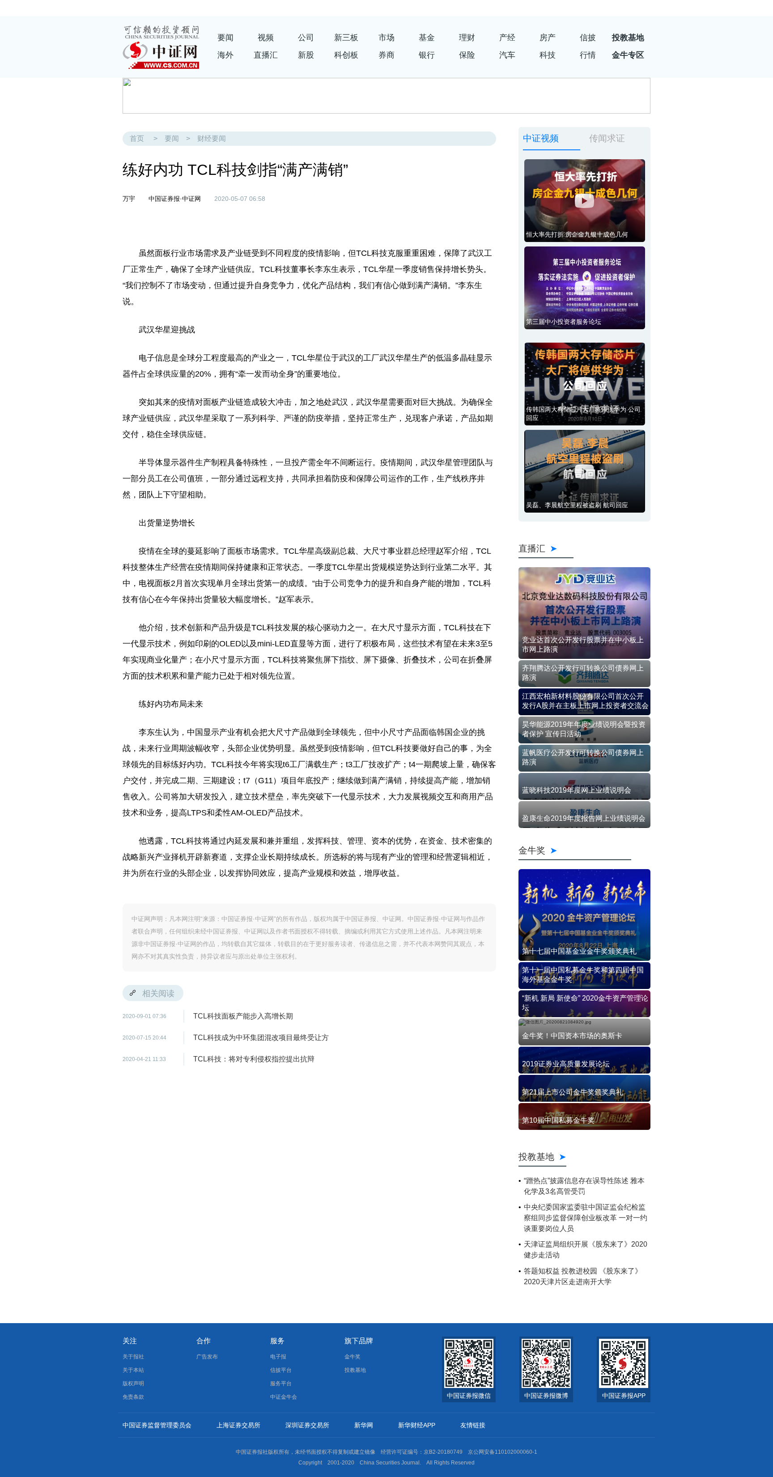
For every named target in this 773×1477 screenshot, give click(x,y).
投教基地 (628, 37)
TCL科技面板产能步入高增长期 (243, 1016)
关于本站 (133, 1370)
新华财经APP (416, 1425)
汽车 (507, 55)
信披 (588, 37)
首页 (137, 138)
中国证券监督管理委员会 (157, 1425)
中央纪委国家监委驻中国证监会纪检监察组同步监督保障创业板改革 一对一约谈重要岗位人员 (585, 1217)
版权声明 (133, 1383)
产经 (507, 37)
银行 (427, 55)
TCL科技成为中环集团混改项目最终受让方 (261, 1037)
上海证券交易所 (238, 1425)
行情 (588, 55)
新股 (306, 55)
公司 (306, 37)
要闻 (225, 37)
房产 (547, 37)
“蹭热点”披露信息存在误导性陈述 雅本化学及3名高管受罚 (584, 1186)
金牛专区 (628, 55)
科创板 (346, 55)
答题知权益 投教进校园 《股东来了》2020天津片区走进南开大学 (583, 1276)
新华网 (363, 1425)
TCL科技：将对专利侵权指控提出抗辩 (253, 1059)
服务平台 (281, 1383)
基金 (427, 37)
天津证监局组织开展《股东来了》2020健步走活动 (585, 1249)
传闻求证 (607, 138)
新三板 (346, 37)
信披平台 (281, 1370)
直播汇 (266, 55)
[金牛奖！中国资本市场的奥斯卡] (584, 1022)
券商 (386, 55)
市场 (386, 37)
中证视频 (541, 138)
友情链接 (472, 1425)
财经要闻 (211, 138)
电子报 (278, 1357)
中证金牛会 (283, 1397)
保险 (467, 55)
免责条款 (133, 1397)
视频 (266, 37)
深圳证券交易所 (307, 1425)
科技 (547, 55)
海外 (225, 55)
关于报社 (133, 1357)
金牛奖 (574, 850)
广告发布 (207, 1357)
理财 (467, 37)
